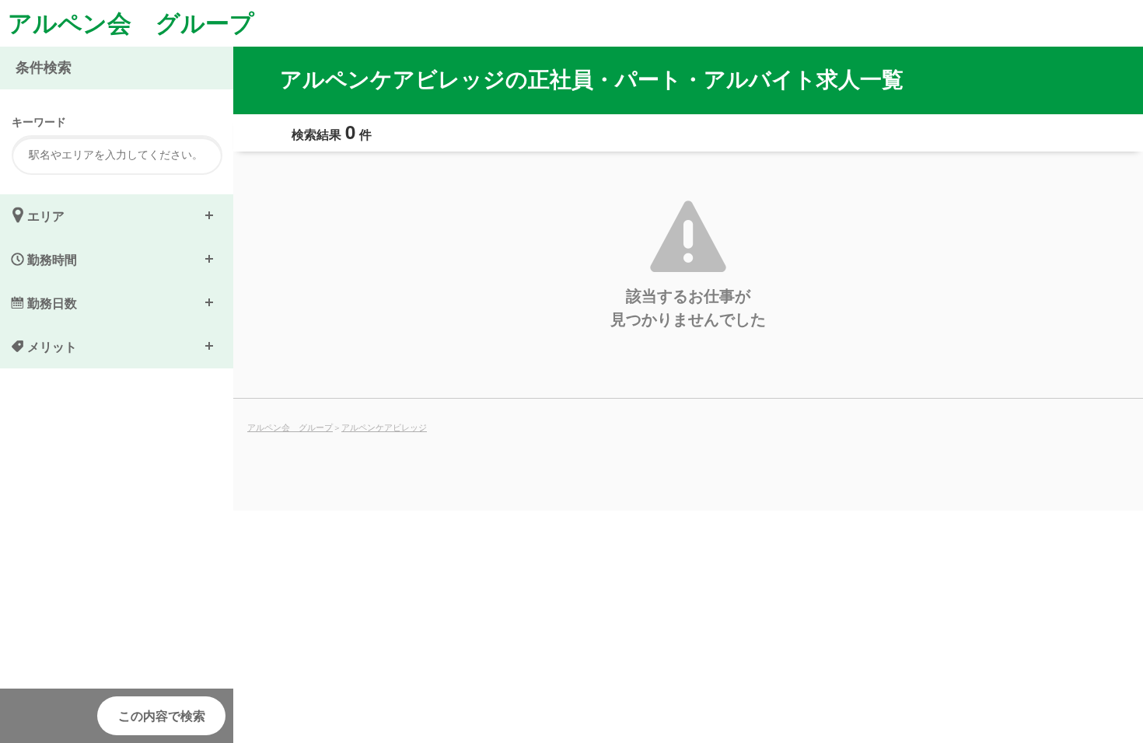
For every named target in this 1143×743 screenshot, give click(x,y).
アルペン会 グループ (131, 22)
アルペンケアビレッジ (384, 426)
